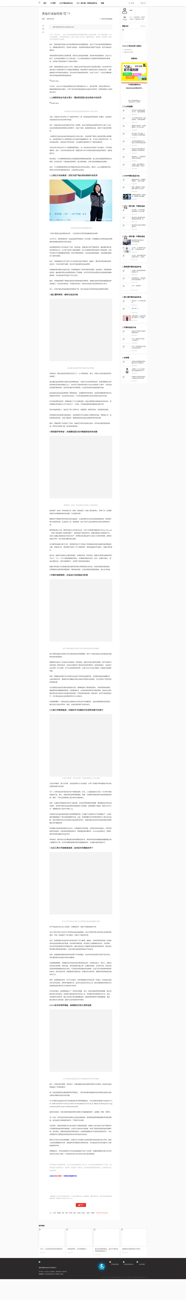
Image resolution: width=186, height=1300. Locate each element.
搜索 (132, 3)
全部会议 (142, 26)
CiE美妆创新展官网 (49, 1274)
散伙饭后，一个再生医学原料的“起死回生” (139, 157)
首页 (44, 3)
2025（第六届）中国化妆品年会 (87, 3)
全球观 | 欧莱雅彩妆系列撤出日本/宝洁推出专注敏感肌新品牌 (138, 362)
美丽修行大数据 (59, 1274)
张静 (43, 19)
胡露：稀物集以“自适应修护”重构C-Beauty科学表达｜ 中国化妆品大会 (138, 187)
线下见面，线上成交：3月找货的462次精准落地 (138, 134)
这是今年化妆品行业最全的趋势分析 (139, 331)
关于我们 (41, 1271)
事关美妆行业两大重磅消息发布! (139, 225)
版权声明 (64, 1271)
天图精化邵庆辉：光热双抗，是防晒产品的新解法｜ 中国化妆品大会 (139, 195)
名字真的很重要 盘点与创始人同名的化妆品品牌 (139, 141)
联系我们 (52, 1271)
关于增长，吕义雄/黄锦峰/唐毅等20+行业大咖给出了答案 (139, 210)
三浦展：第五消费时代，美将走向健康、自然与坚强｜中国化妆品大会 (139, 166)
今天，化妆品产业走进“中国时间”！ (138, 339)
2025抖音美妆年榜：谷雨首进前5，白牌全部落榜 (139, 118)
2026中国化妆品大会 (66, 3)
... (80, 1213)
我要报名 (134, 58)
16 (124, 17)
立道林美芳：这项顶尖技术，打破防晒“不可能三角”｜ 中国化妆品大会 (137, 18)
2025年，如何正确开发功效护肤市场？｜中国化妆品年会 (139, 256)
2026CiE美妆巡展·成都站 (131, 46)
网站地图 (58, 1271)
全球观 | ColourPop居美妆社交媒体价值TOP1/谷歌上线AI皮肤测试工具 (138, 369)
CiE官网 (53, 3)
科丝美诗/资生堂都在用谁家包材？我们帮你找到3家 (139, 150)
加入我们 (47, 1271)
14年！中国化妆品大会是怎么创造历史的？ (139, 347)
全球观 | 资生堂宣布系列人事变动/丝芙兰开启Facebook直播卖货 (138, 377)
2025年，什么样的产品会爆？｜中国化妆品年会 (139, 248)
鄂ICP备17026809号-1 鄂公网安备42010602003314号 (134, 1277)
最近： (131, 17)
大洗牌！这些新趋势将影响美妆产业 (139, 271)
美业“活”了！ (135, 308)
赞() (81, 1205)
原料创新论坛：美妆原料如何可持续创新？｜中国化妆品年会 (139, 278)
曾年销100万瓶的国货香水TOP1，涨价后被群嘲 (138, 111)
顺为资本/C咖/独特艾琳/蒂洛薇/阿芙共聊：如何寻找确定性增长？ (138, 218)
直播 (102, 3)
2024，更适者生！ (137, 285)
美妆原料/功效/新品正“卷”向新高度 (138, 240)
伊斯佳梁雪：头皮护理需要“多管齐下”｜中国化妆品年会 (139, 316)
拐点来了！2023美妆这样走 (139, 301)
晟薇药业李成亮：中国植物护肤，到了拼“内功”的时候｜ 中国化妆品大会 (139, 127)
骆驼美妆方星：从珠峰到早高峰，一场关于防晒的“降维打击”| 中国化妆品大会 (139, 180)
